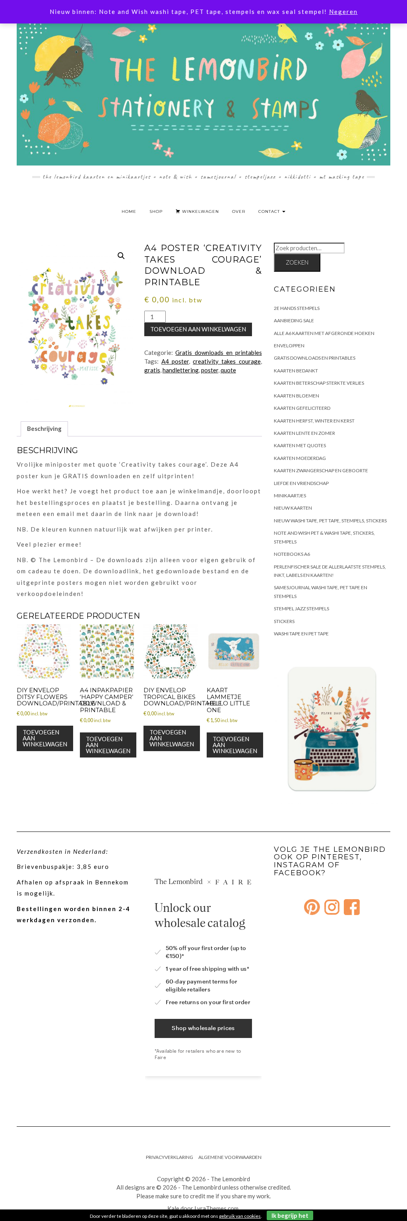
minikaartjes (290, 496)
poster (209, 370)
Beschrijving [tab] (44, 428)
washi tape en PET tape (301, 634)
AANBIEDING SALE (294, 320)
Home (129, 211)
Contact (269, 211)
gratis (152, 370)
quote (228, 370)
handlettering (181, 370)
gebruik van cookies (240, 1216)
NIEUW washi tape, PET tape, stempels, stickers (330, 521)
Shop (156, 211)
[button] (121, 256)
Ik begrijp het (289, 1215)
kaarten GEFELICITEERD (302, 408)
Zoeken (297, 262)
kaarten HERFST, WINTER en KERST (314, 421)
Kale (173, 1208)
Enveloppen (289, 346)
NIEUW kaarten (293, 508)
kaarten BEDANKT (296, 371)
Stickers (284, 621)
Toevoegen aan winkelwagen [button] (45, 738)
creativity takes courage (226, 361)
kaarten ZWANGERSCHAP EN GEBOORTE (321, 470)
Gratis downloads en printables (218, 352)
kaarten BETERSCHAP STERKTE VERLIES (319, 383)
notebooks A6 (292, 554)
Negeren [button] (343, 11)
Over (238, 211)
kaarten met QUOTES (300, 445)
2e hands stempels (297, 308)
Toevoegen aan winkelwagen (198, 329)
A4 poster (175, 361)
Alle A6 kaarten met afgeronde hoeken (324, 333)
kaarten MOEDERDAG (300, 458)
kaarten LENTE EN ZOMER (304, 433)
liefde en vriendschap (301, 483)
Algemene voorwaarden (230, 1157)
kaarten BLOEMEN (296, 396)
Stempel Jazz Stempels (301, 608)
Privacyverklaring (169, 1157)
